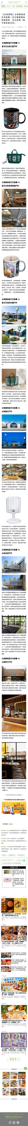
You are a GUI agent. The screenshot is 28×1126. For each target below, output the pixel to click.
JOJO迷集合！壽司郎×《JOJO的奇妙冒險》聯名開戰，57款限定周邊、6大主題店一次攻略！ (14, 1049)
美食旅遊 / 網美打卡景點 (8, 27)
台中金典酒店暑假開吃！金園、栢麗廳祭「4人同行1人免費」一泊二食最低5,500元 (14, 942)
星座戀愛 (19, 6)
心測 (13, 6)
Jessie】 (11, 824)
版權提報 (15, 1114)
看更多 (14, 1059)
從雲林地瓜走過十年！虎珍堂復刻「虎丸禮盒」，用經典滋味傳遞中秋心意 (14, 914)
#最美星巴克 (12, 855)
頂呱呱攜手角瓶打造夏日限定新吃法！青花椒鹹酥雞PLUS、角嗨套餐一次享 (14, 1021)
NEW (8, 6)
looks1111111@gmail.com (16, 1116)
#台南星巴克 (21, 855)
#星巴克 (4, 855)
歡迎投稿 (5, 1114)
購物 (3, 6)
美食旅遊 (4, 896)
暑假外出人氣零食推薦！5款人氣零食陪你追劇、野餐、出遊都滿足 (14, 993)
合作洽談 (21, 1114)
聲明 (10, 1114)
